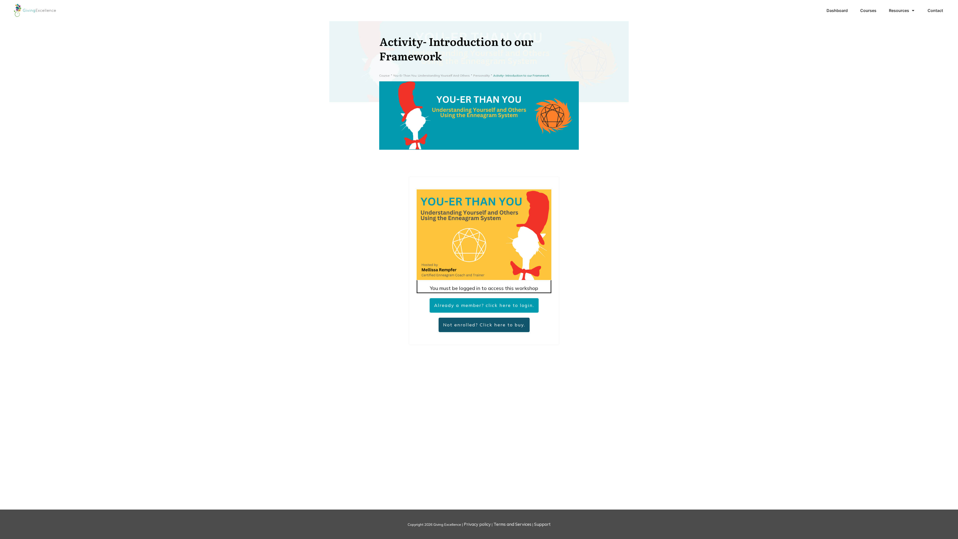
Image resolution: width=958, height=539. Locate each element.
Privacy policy (477, 524)
